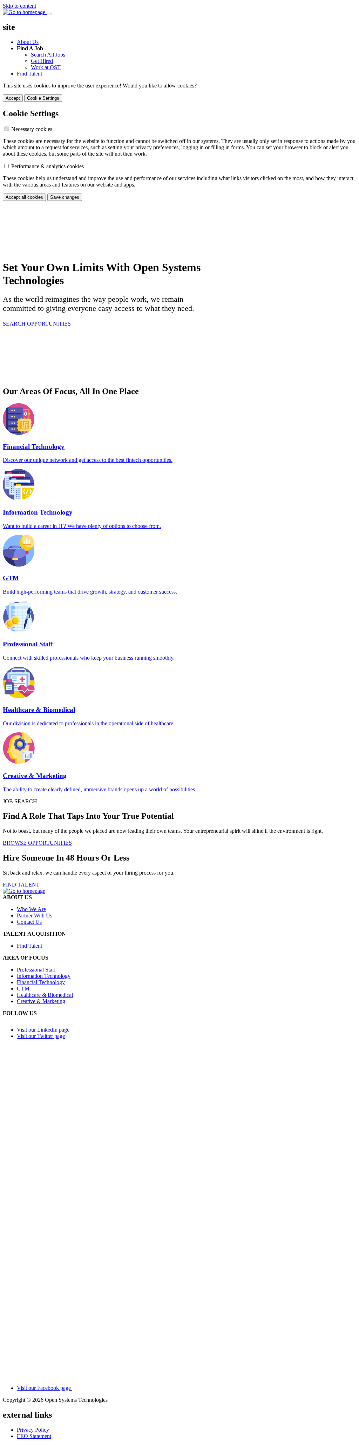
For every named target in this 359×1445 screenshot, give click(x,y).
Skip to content (19, 6)
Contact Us (29, 922)
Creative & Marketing (41, 1001)
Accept (13, 98)
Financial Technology (41, 982)
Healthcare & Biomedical (45, 995)
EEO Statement (34, 1436)
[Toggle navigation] (49, 14)
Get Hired (42, 61)
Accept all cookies (24, 197)
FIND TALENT (21, 885)
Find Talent (29, 74)
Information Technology (43, 976)
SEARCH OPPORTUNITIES (37, 324)
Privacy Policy (33, 1430)
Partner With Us (34, 915)
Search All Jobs (48, 55)
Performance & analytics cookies (47, 166)
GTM (23, 989)
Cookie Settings (43, 98)
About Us (28, 42)
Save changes (64, 197)
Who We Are (31, 909)
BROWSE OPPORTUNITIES (37, 843)
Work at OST (46, 67)
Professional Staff (36, 970)
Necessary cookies (31, 129)
